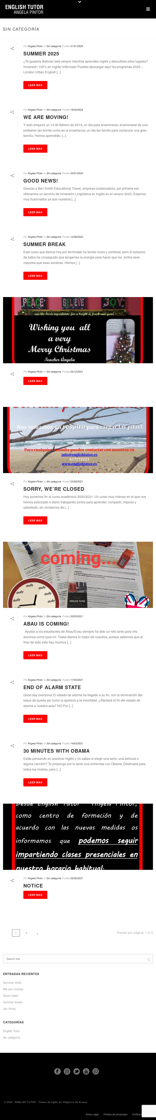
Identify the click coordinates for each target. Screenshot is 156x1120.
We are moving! (45, 117)
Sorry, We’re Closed (53, 488)
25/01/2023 (76, 173)
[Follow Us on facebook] (57, 1071)
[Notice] (78, 837)
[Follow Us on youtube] (86, 1071)
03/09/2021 (76, 481)
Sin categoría (54, 46)
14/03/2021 (76, 743)
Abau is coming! (46, 623)
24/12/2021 (76, 371)
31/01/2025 (76, 46)
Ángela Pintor (35, 46)
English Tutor (11, 1031)
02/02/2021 (76, 878)
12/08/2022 (76, 236)
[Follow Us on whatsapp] (95, 1071)
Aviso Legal (92, 1114)
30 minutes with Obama (56, 750)
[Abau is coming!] (78, 575)
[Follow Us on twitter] (76, 1071)
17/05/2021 (76, 679)
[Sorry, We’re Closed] (78, 440)
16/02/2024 (76, 109)
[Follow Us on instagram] (67, 1071)
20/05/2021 (76, 616)
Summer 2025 (41, 53)
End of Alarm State (52, 687)
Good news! (40, 180)
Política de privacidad (115, 1114)
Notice (33, 885)
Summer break (44, 244)
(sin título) (9, 1008)
